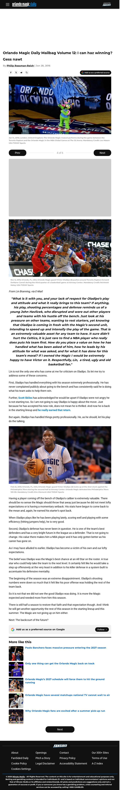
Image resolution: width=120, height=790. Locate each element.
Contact (64, 752)
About (14, 752)
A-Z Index (97, 763)
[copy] (27, 72)
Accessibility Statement (73, 763)
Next (102, 152)
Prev (17, 152)
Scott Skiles (25, 397)
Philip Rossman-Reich (20, 65)
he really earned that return (54, 410)
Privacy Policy (68, 758)
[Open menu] (7, 4)
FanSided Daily (20, 758)
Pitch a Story (43, 758)
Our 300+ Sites (100, 752)
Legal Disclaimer (45, 763)
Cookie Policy (19, 763)
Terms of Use (99, 758)
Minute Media (18, 777)
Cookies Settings (21, 768)
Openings (41, 752)
